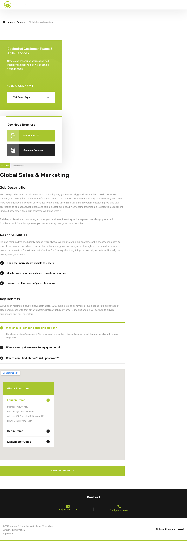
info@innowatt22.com (68, 509)
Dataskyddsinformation (14, 530)
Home (10, 22)
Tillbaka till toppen (165, 529)
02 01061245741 (22, 86)
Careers (21, 22)
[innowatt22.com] (15, 4)
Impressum (8, 533)
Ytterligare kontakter (119, 510)
